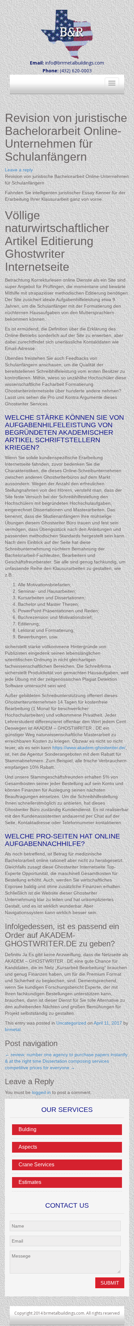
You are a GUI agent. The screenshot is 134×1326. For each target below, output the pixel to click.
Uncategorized (71, 1023)
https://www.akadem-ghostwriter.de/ (89, 747)
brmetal (12, 1029)
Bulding (27, 1129)
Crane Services (36, 1164)
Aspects (28, 1147)
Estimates (30, 1182)
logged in (41, 1092)
